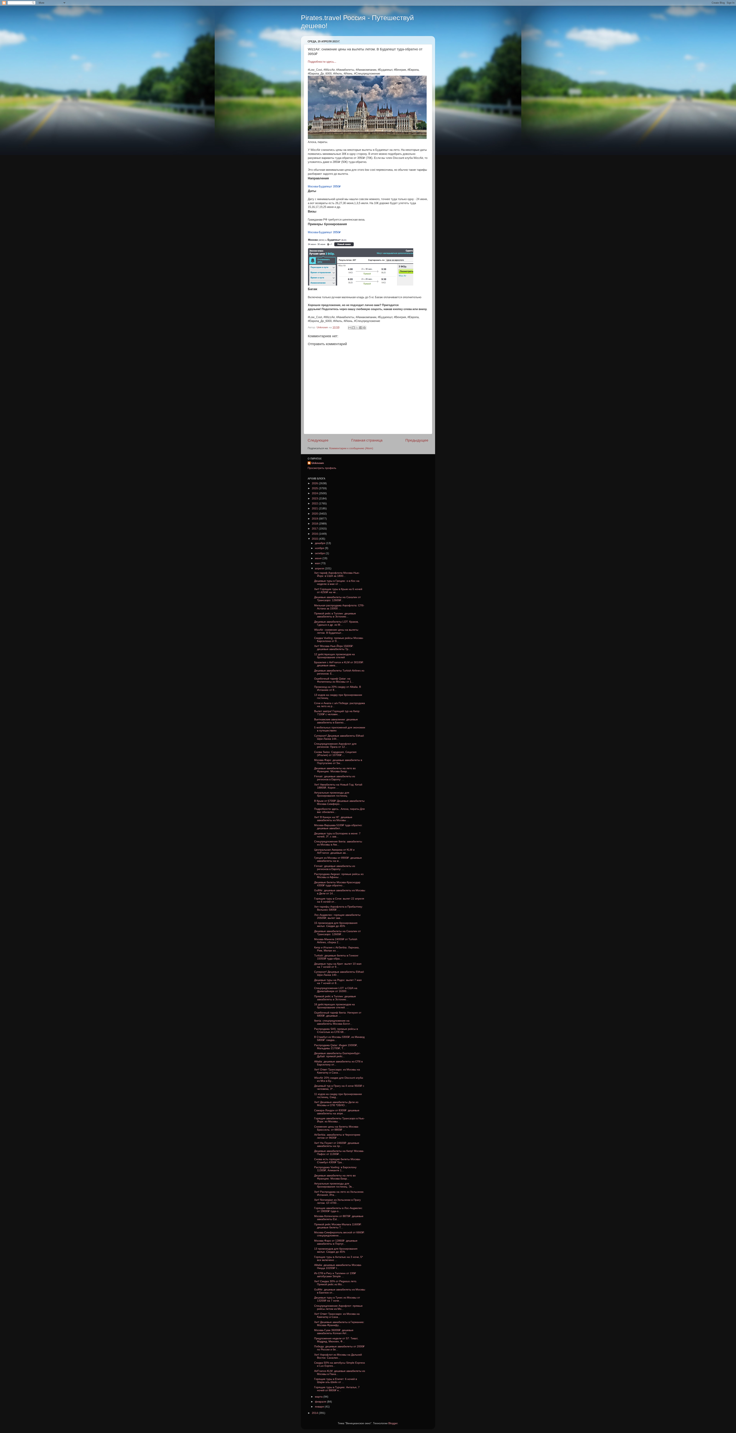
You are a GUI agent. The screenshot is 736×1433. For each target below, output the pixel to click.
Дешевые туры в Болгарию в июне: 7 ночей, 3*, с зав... (337, 835)
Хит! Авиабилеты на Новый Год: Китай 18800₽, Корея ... (338, 786)
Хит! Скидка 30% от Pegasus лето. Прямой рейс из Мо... (335, 1283)
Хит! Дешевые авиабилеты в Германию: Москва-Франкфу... (339, 1324)
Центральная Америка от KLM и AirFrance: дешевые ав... (334, 851)
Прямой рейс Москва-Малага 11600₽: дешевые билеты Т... (338, 1226)
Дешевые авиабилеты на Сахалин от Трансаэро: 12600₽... (337, 599)
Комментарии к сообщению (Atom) (351, 448)
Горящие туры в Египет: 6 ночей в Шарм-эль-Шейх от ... (335, 1381)
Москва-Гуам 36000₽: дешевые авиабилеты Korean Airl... (333, 1332)
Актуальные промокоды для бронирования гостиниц (331, 794)
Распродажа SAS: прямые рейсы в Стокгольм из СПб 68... (336, 1030)
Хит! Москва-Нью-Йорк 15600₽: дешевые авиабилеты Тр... (333, 648)
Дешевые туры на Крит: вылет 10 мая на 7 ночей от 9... (337, 965)
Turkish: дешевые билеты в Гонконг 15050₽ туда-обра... (336, 957)
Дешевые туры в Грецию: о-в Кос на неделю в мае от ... (336, 582)
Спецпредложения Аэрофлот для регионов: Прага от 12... (335, 745)
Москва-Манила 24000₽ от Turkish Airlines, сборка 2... (335, 941)
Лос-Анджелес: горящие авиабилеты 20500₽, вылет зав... (337, 916)
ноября (320, 548)
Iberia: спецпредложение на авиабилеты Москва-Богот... (333, 1022)
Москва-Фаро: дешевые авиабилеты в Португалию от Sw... (338, 762)
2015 (315, 538)
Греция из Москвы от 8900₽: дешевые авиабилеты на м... (338, 859)
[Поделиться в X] (357, 328)
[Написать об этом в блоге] (353, 328)
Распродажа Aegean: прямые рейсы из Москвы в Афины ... (338, 876)
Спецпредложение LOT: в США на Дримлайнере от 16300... (335, 990)
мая (318, 563)
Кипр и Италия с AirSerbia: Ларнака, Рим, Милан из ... (336, 949)
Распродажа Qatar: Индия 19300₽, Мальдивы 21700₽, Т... (336, 1047)
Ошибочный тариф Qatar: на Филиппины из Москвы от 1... (334, 680)
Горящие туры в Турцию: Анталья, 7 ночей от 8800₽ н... (337, 1389)
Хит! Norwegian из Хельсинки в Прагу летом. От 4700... (337, 1201)
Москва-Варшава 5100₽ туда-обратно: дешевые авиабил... (338, 827)
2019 (315, 518)
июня (318, 558)
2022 (315, 503)
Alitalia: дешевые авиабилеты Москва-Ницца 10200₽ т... (338, 1267)
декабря (320, 543)
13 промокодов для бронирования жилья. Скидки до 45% (335, 1250)
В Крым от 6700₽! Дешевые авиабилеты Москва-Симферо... (339, 802)
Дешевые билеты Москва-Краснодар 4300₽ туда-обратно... (337, 884)
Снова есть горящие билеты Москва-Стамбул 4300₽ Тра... (337, 1161)
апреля (320, 568)
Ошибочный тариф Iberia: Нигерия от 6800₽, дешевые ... (337, 1014)
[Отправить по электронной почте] (350, 328)
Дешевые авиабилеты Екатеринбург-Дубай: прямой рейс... (337, 1055)
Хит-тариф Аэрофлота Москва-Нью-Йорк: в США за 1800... (337, 574)
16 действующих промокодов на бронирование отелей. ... (334, 1006)
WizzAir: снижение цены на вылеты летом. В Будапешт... (336, 631)
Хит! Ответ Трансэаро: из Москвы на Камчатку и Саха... (337, 1071)
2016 (315, 533)
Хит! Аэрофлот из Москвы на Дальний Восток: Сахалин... (338, 1356)
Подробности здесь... (322, 61)
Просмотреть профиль (322, 468)
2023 (315, 498)
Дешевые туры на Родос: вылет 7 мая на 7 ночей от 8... (338, 982)
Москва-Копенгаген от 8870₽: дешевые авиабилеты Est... (338, 1218)
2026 (315, 483)
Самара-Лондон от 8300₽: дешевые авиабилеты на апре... (336, 1112)
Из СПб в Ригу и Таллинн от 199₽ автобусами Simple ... (335, 1275)
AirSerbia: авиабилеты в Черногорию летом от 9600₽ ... (337, 1136)
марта (319, 1396)
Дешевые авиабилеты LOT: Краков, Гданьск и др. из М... (336, 623)
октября (320, 553)
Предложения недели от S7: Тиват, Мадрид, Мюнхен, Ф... (336, 1340)
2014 (315, 1413)
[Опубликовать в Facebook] (361, 328)
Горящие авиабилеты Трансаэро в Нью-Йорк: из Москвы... (339, 1120)
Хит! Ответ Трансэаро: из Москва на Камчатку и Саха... (337, 1315)
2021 (315, 508)
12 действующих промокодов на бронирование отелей (334, 656)
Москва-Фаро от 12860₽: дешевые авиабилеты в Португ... (335, 1242)
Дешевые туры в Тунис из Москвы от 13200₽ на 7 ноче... (337, 1299)
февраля (321, 1401)
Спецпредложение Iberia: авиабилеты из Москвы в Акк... (338, 843)
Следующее (318, 440)
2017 (315, 528)
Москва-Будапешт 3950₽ (324, 186)
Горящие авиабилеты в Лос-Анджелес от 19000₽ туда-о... (338, 1210)
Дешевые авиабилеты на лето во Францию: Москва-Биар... (335, 770)
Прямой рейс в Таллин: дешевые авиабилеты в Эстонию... (335, 615)
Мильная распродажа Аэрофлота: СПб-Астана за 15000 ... (339, 607)
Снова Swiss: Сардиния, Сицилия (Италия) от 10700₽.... (335, 754)
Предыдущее (416, 440)
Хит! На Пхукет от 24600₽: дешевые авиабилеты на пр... (336, 1144)
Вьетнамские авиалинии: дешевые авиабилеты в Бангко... (336, 721)
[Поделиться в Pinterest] (364, 328)
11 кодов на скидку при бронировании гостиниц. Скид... (338, 1096)
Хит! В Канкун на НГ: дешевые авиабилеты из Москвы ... (333, 819)
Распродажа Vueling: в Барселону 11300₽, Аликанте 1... (335, 1169)
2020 (315, 513)
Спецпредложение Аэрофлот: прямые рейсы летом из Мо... (338, 1307)
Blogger (393, 1423)
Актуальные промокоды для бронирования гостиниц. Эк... (334, 1185)
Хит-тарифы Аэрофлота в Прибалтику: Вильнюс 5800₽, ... (338, 908)
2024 (315, 493)
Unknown (317, 463)
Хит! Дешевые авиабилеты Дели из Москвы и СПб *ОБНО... (336, 1104)
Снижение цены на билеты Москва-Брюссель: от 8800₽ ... (336, 1128)
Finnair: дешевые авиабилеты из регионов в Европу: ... (334, 778)
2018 (315, 523)
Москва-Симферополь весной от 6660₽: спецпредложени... (339, 1234)
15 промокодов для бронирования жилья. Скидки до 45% (335, 924)
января (320, 1406)
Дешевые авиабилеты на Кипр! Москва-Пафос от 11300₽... (339, 1153)
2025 (315, 488)
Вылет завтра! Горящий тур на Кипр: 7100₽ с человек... (337, 713)
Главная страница (367, 440)
